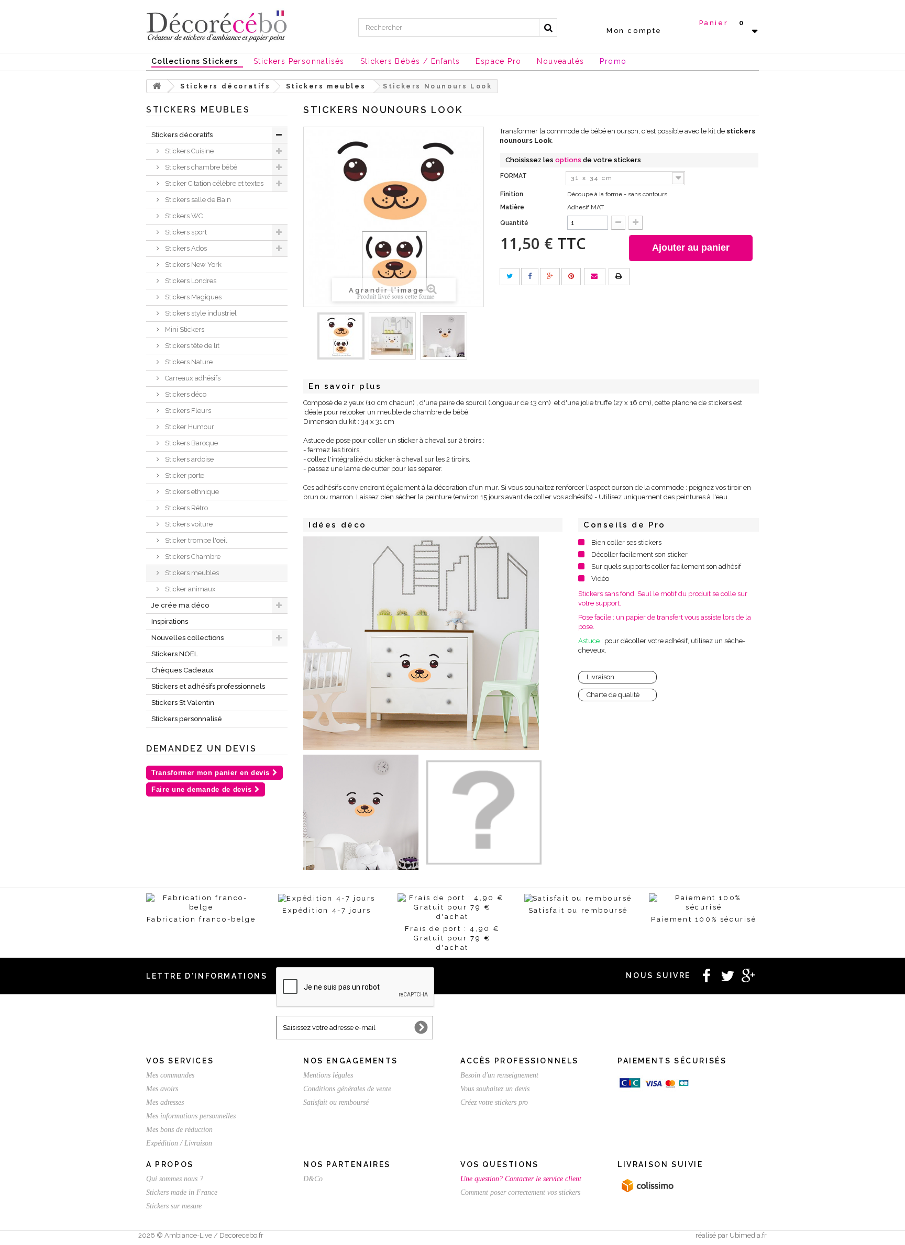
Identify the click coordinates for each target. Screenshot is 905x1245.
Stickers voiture (188, 524)
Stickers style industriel (200, 313)
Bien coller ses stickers (626, 542)
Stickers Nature (188, 362)
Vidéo (600, 578)
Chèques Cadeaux (182, 670)
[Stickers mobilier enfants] (392, 336)
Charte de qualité (613, 695)
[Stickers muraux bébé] (444, 336)
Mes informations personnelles (191, 1116)
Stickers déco (184, 394)
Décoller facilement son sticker (639, 554)
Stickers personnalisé (186, 719)
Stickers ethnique (191, 492)
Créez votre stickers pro (494, 1102)
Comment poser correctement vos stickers (520, 1192)
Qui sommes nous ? (174, 1179)
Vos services (180, 1061)
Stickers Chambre (191, 556)
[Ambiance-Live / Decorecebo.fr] (217, 25)
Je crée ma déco (180, 605)
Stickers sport (185, 232)
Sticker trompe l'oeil (195, 540)
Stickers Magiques (192, 297)
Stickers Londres (189, 281)
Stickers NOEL (174, 654)
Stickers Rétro (185, 508)
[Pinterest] (571, 276)
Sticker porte (183, 475)
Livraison (600, 677)
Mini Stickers (183, 329)
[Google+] (550, 276)
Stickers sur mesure (174, 1206)
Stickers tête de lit (191, 346)
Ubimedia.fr (748, 1235)
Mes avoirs (162, 1089)
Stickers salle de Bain (197, 200)
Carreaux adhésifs (191, 378)
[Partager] (529, 276)
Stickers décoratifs (182, 135)
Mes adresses (165, 1102)
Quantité (514, 223)
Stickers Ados (185, 248)
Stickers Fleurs (187, 410)
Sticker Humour (188, 427)
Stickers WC (183, 216)
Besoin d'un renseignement (499, 1075)
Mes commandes (170, 1075)
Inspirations (169, 621)
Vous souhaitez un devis (494, 1089)
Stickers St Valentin (182, 702)
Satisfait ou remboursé (336, 1102)
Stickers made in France (181, 1192)
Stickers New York (192, 264)
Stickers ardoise (188, 459)
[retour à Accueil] (157, 86)
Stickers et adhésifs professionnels (208, 686)
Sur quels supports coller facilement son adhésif (666, 566)
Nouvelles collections (187, 638)
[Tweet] (510, 276)
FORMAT (514, 176)
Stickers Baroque (190, 443)
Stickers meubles (191, 573)
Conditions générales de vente (347, 1089)
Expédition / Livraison (179, 1143)
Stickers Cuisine (188, 151)
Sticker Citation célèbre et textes (213, 183)
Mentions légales (328, 1075)
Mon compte (634, 31)
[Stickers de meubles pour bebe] (341, 336)
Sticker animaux (189, 589)
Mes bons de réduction (179, 1130)
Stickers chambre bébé (200, 167)
